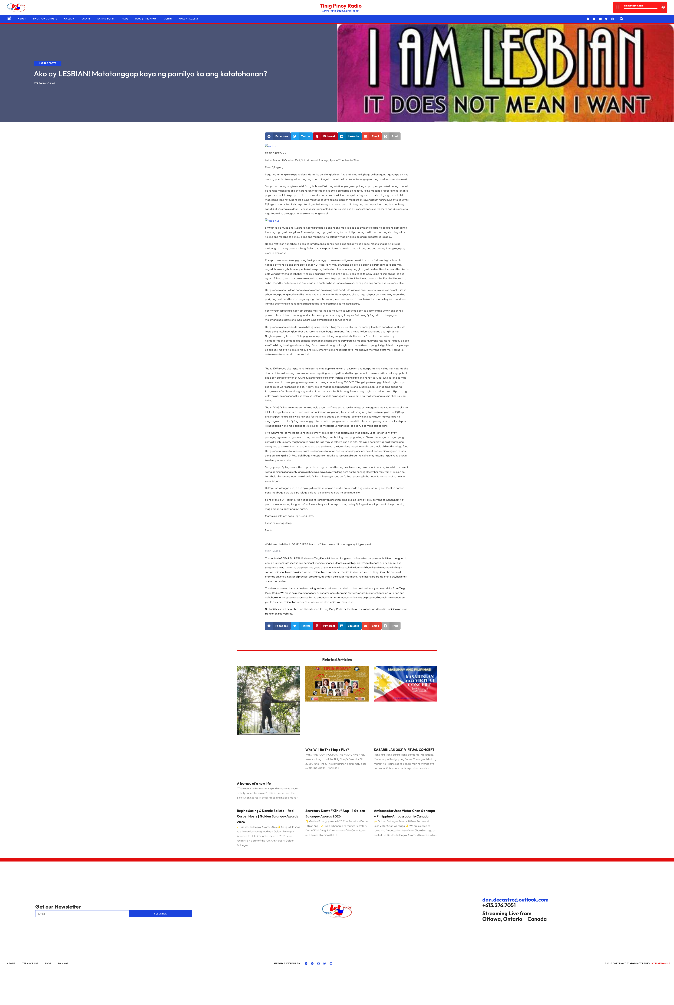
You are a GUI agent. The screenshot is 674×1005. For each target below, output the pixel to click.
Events (86, 18)
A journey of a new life (254, 783)
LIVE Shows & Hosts (45, 18)
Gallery (69, 18)
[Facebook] (588, 18)
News (125, 18)
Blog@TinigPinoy (146, 18)
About (22, 18)
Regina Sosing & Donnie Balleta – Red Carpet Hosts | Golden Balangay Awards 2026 (267, 816)
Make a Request (189, 18)
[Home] (9, 18)
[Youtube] (600, 18)
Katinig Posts (106, 18)
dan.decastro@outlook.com (515, 899)
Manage (63, 963)
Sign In (168, 18)
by (661, 963)
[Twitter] (606, 18)
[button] (622, 19)
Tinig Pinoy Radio (341, 5)
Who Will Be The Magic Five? (327, 749)
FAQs (48, 963)
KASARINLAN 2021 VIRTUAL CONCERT (404, 749)
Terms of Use (30, 963)
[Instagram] (612, 18)
